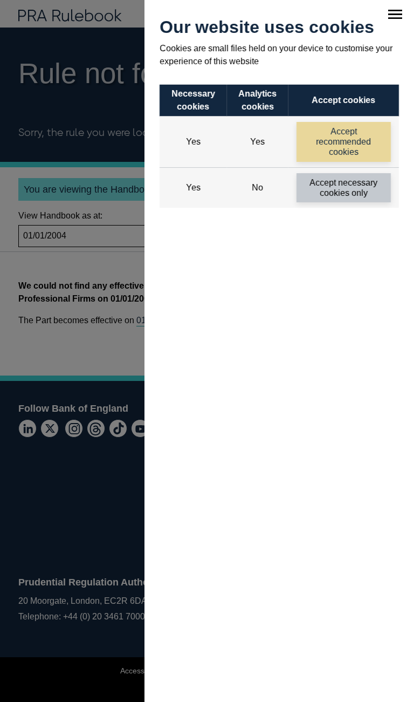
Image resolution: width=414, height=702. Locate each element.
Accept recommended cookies (343, 141)
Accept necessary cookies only (344, 187)
